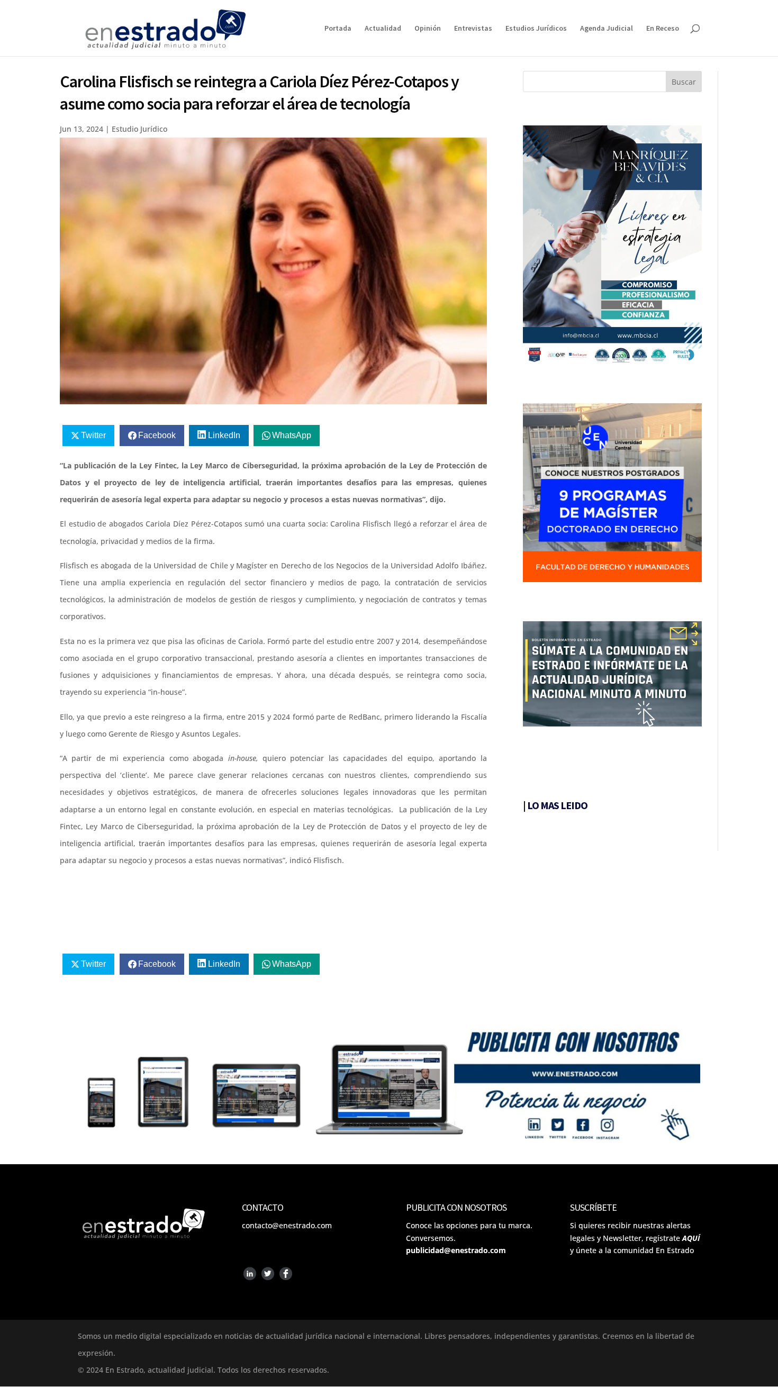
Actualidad (383, 28)
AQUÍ (691, 1238)
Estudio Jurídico (139, 129)
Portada (337, 28)
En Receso (662, 28)
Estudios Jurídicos (536, 28)
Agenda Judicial (606, 28)
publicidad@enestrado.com (456, 1250)
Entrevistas (473, 28)
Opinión (427, 28)
